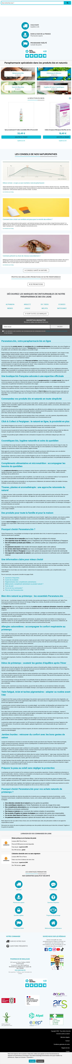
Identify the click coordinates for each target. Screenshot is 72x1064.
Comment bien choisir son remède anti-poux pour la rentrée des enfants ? (27, 219)
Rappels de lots (66, 1048)
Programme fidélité (19, 928)
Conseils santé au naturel (36, 270)
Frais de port (9, 586)
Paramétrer (40, 1061)
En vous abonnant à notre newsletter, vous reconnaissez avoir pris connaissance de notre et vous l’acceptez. (35, 332)
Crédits (68, 1051)
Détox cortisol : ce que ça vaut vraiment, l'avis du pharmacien (23, 183)
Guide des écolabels (11, 580)
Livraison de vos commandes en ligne (36, 834)
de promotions (37, 284)
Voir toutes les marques (37, 314)
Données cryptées (19, 915)
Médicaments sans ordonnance (53, 928)
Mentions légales (65, 1037)
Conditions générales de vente (62, 1044)
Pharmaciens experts (18, 902)
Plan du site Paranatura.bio (14, 590)
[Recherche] (67, 3)
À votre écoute (53, 889)
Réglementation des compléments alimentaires (20, 582)
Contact (68, 1041)
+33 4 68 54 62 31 (20, 970)
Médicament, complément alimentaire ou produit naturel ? (24, 584)
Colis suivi (18, 889)
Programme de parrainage (53, 915)
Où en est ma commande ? (14, 588)
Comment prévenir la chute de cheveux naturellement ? (21, 256)
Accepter (32, 1061)
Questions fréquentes (12, 578)
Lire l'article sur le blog (8, 192)
